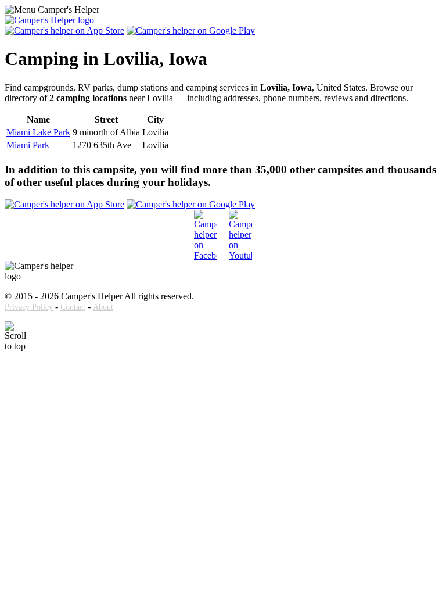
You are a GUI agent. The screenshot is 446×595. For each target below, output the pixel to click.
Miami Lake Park (38, 132)
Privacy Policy (29, 307)
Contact (72, 307)
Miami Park (27, 145)
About (103, 307)
